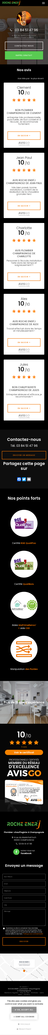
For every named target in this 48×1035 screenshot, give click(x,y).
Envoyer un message (24, 455)
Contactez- (24, 46)
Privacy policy (24, 1029)
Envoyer (24, 941)
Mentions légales (11, 993)
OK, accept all (25, 1009)
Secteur (27, 995)
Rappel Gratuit (24, 55)
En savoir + (24, 135)
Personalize (25, 1024)
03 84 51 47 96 (26, 30)
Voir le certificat (24, 752)
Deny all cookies (24, 1016)
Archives (34, 993)
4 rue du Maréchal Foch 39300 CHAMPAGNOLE (24, 36)
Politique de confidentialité (33, 934)
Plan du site (24, 993)
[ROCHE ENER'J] (21, 3)
